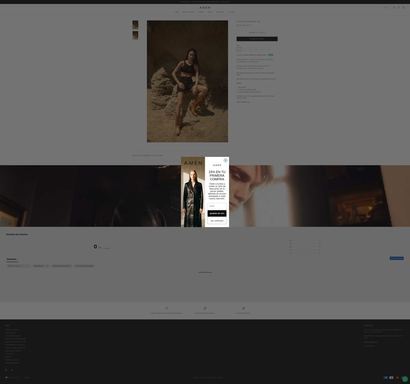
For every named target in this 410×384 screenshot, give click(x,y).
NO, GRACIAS (217, 221)
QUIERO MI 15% (217, 213)
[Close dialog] (225, 160)
